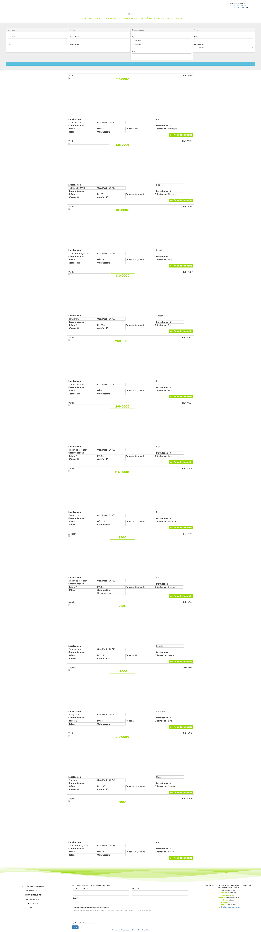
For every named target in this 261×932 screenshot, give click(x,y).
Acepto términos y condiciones (85, 923)
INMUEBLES (178, 18)
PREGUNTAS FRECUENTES (128, 18)
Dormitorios (136, 44)
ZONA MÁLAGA (158, 18)
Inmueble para (199, 44)
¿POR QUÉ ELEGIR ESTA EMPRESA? (91, 18)
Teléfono (135, 889)
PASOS (168, 18)
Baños (134, 52)
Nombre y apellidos (80, 889)
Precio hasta (74, 44)
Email (75, 898)
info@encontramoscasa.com (230, 907)
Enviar (75, 927)
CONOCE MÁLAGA (145, 18)
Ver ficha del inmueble (181, 135)
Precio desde (74, 37)
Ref (195, 37)
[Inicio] (130, 14)
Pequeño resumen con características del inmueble (91, 907)
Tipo (133, 37)
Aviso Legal (115, 930)
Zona (9, 44)
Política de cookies (143, 930)
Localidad (11, 37)
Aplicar (130, 64)
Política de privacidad (128, 930)
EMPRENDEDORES (111, 18)
